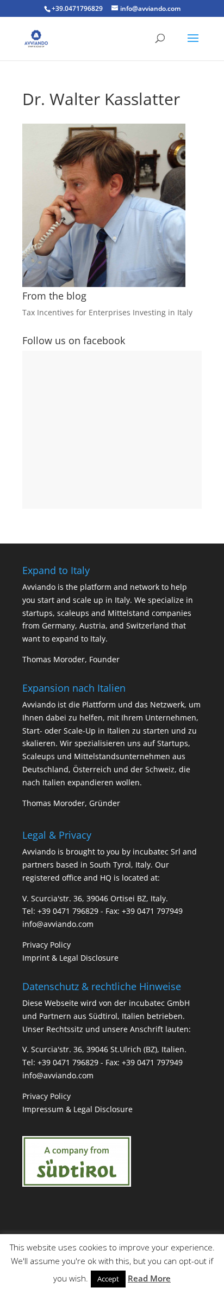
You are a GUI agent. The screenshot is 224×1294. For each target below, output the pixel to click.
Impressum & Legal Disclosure (77, 1109)
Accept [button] (108, 1279)
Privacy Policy (46, 944)
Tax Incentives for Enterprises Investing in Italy (107, 312)
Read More (149, 1278)
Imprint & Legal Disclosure (70, 958)
